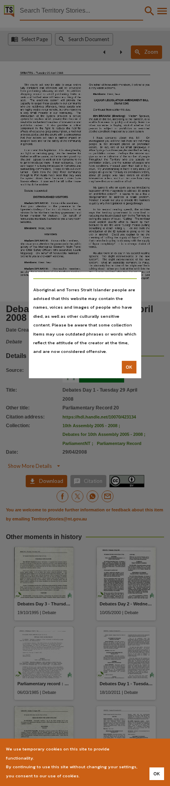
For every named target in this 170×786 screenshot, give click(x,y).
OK (129, 367)
